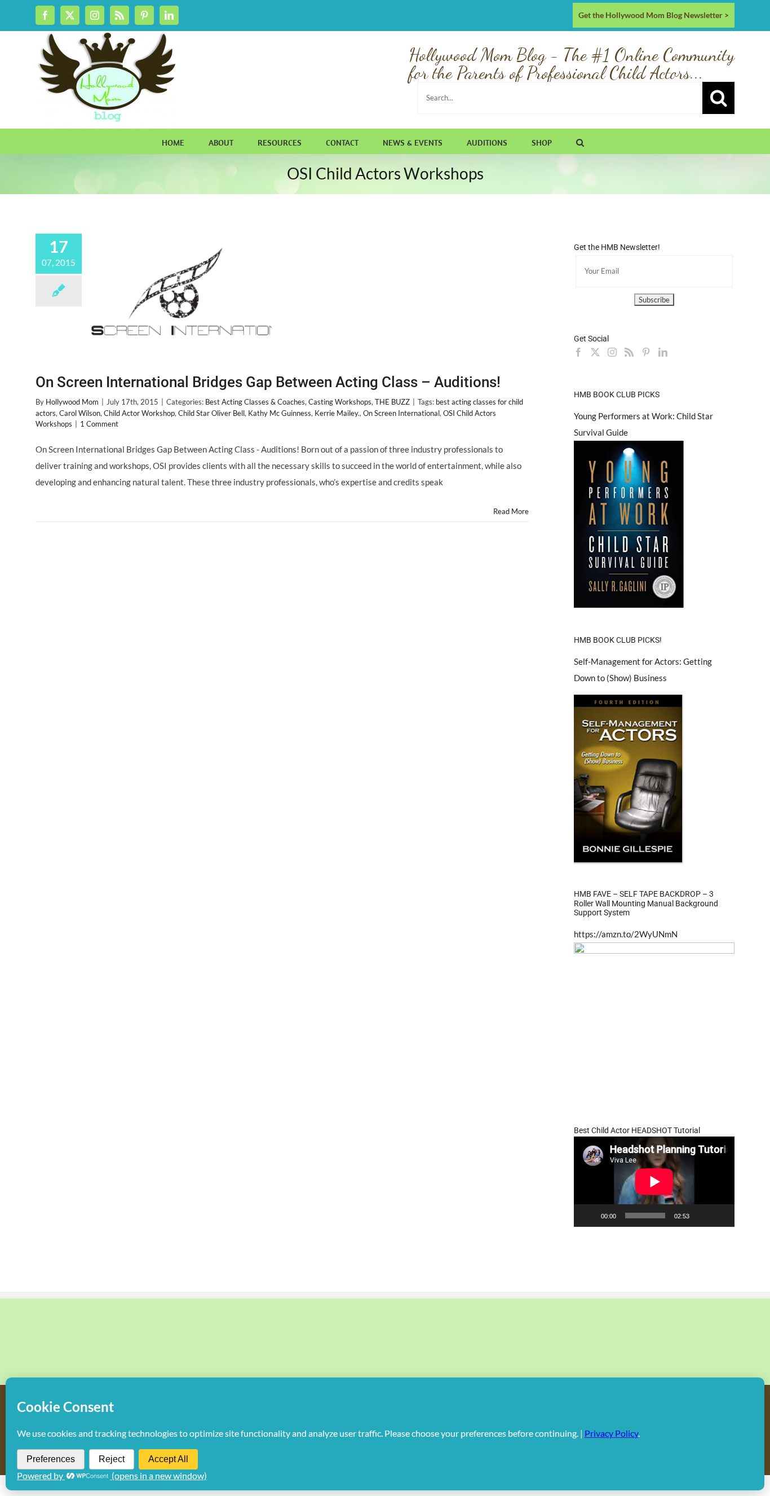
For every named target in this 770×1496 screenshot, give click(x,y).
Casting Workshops (339, 401)
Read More (511, 511)
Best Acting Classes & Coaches (255, 401)
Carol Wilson (79, 413)
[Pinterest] (645, 352)
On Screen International (401, 413)
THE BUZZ (392, 401)
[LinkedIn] (662, 352)
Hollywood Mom (72, 401)
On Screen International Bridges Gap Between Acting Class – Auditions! (268, 382)
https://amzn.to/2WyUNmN (626, 934)
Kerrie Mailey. (337, 413)
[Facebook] (578, 352)
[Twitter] (595, 352)
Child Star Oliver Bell (211, 413)
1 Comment (99, 423)
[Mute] (701, 1215)
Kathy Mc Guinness (279, 413)
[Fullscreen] (719, 1215)
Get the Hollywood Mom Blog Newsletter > (653, 15)
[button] (580, 141)
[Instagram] (612, 352)
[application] (654, 1182)
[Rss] (629, 352)
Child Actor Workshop (139, 413)
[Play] (588, 1215)
